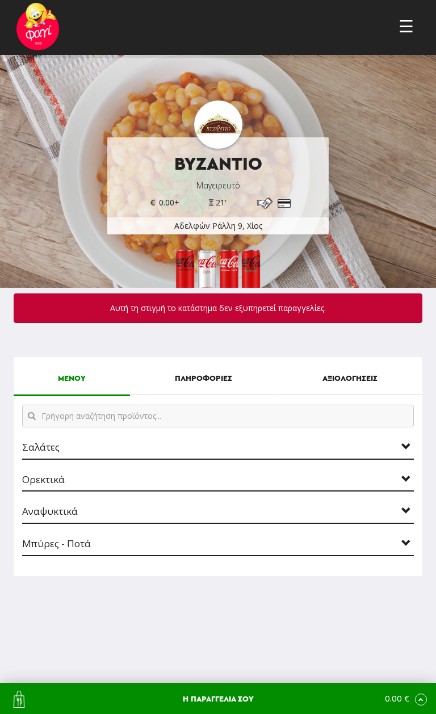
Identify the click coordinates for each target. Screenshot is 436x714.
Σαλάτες (41, 447)
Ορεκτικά (43, 479)
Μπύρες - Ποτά (56, 544)
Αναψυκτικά (50, 511)
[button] (218, 698)
